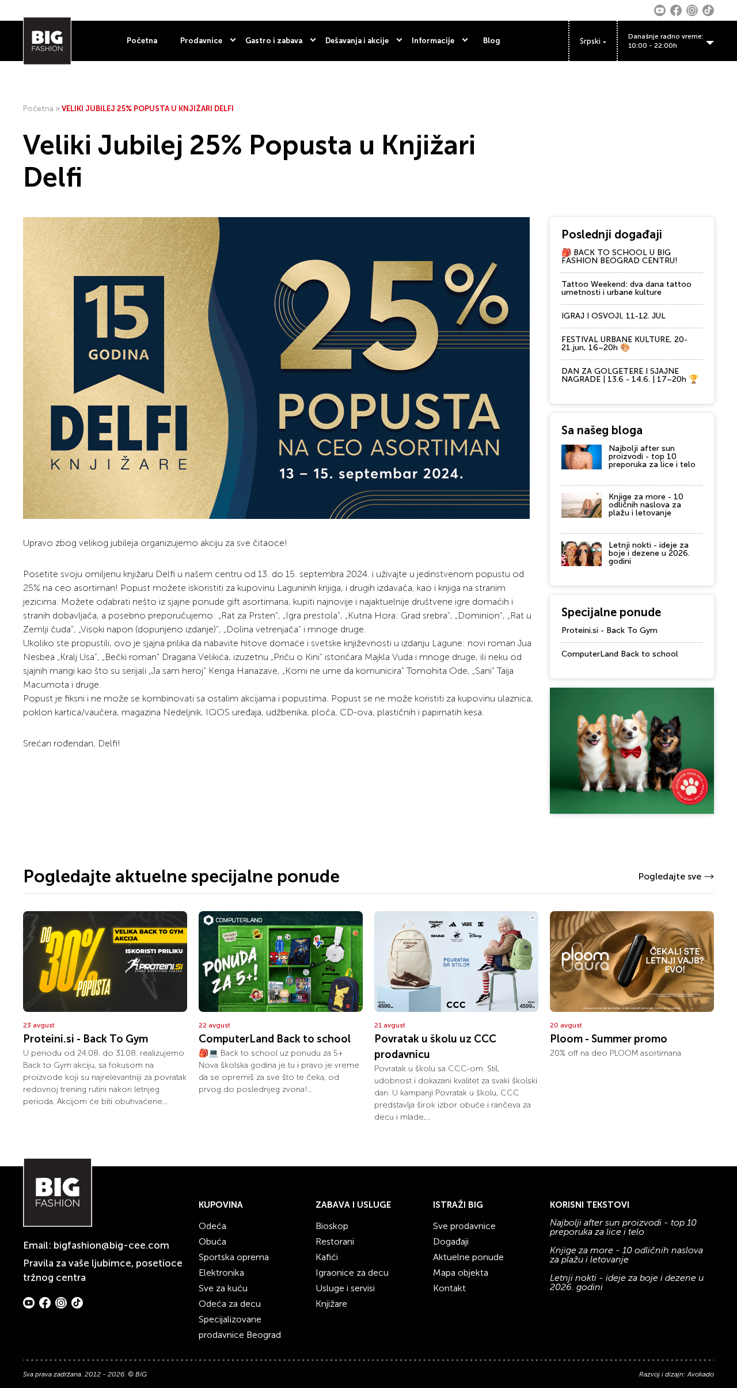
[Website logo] (47, 41)
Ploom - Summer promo (608, 1039)
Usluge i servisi (345, 1288)
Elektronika (221, 1272)
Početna (142, 40)
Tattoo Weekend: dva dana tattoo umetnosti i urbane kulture (626, 288)
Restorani (335, 1241)
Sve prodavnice (464, 1225)
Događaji (451, 1241)
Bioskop (332, 1225)
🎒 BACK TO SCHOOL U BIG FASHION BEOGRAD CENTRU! (619, 257)
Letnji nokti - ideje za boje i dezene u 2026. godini (649, 553)
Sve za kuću (223, 1288)
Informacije (433, 40)
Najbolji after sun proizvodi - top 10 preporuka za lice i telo (652, 456)
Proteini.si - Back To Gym (609, 630)
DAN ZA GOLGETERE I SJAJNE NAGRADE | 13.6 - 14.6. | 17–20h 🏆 (629, 375)
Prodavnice (201, 40)
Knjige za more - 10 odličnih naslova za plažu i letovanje (646, 505)
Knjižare (331, 1303)
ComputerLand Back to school (619, 654)
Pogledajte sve (669, 876)
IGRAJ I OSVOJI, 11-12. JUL (613, 316)
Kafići (327, 1257)
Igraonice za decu (352, 1272)
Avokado (700, 1374)
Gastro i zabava (273, 40)
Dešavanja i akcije (357, 40)
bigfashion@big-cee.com (111, 1245)
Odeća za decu (230, 1303)
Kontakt (449, 1288)
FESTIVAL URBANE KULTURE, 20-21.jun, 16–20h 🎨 (624, 343)
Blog (491, 40)
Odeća (212, 1225)
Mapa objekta (460, 1272)
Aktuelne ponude (468, 1257)
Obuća (212, 1241)
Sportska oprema (234, 1257)
